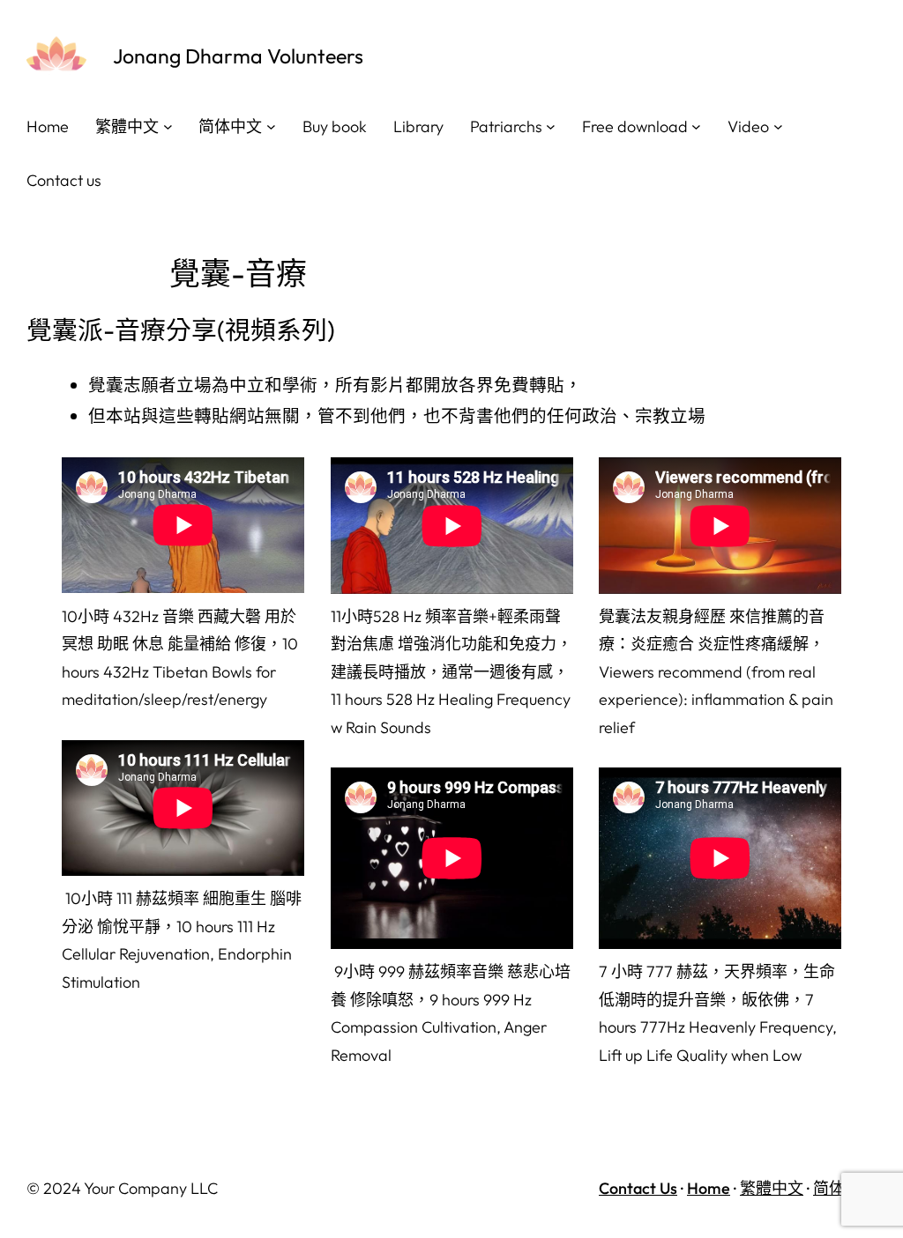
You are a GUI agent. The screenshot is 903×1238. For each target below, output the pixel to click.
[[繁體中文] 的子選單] (168, 126)
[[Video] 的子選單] (778, 126)
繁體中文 (771, 1188)
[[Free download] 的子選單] (696, 126)
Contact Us (638, 1188)
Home (708, 1188)
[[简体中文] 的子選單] (271, 126)
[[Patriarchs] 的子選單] (551, 126)
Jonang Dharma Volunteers (238, 56)
